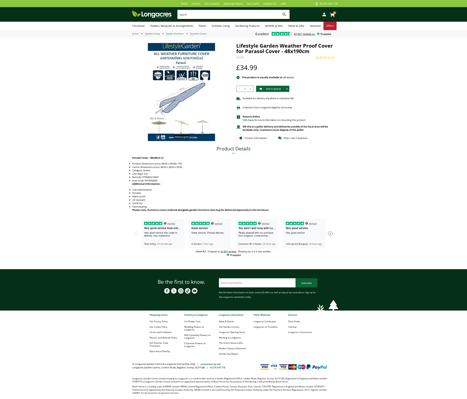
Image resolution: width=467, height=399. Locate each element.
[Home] (151, 14)
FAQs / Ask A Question (295, 138)
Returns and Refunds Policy (163, 337)
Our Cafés (253, 3)
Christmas (138, 26)
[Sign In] (323, 14)
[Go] (284, 14)
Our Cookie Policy (158, 326)
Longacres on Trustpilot (265, 326)
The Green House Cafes (231, 342)
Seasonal (315, 26)
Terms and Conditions (161, 332)
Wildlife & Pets (274, 26)
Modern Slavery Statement (232, 348)
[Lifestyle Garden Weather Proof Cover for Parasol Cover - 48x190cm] (181, 92)
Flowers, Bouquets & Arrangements (171, 26)
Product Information (256, 138)
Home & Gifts (296, 26)
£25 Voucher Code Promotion (159, 344)
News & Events (226, 321)
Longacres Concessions (300, 332)
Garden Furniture (175, 33)
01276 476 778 (328, 3)
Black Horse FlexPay (160, 351)
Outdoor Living (221, 26)
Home (135, 33)
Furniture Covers (198, 33)
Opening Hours (233, 3)
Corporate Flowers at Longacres (195, 345)
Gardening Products (247, 26)
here (251, 120)
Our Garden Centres (229, 326)
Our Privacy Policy (159, 321)
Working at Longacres (230, 337)
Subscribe (306, 283)
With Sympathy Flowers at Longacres (197, 337)
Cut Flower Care (192, 321)
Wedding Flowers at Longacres (194, 328)
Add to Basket (273, 88)
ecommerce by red (210, 364)
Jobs (283, 3)
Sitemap (292, 326)
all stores (288, 77)
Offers (330, 26)
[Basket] (331, 13)
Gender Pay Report (228, 353)
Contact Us (270, 3)
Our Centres (211, 3)
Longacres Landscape (265, 321)
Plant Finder (294, 321)
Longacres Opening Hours (232, 332)
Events (196, 3)
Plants (202, 26)
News (184, 3)
